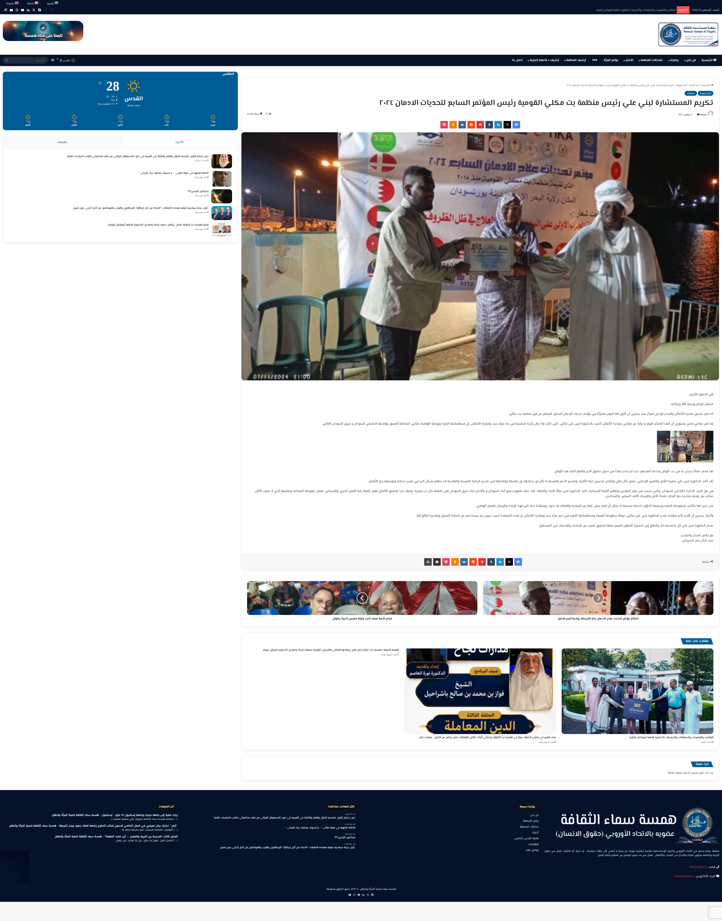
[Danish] (37, 3)
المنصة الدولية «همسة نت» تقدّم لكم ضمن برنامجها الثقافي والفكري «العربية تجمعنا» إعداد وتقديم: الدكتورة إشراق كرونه (331, 650)
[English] (16, 3)
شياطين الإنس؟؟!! (198, 191)
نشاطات (691, 93)
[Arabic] (57, 3)
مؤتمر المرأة (611, 60)
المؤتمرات (533, 844)
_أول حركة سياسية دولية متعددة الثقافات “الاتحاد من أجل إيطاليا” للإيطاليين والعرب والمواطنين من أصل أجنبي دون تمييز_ (141, 208)
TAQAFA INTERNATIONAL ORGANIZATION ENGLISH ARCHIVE (640, 10)
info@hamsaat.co (684, 876)
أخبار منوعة (681, 85)
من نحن (691, 60)
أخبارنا (535, 832)
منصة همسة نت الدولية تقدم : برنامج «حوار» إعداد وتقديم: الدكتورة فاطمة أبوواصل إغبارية (158, 225)
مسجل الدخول (690, 772)
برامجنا (674, 60)
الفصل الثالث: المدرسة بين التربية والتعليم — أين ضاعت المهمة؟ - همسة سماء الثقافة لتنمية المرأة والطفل (116, 836)
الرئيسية (707, 60)
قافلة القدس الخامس (526, 838)
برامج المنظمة (531, 820)
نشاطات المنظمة (652, 60)
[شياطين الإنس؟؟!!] (221, 196)
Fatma (703, 114)
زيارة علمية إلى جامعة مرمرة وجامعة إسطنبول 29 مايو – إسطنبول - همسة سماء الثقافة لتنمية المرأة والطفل (115, 815)
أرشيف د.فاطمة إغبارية (544, 60)
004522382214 (698, 867)
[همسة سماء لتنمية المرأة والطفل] (688, 34)
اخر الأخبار (694, 85)
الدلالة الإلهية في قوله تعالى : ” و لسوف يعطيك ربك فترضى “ (173, 173)
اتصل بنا (517, 60)
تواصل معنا (532, 850)
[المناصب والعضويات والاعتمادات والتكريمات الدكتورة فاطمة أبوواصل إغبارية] (637, 691)
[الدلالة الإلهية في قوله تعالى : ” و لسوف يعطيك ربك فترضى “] (221, 179)
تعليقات (62, 142)
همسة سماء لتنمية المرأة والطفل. (377, 889)
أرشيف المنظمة (576, 60)
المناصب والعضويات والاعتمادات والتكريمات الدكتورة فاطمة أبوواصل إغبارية (671, 738)
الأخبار (629, 60)
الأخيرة (179, 142)
